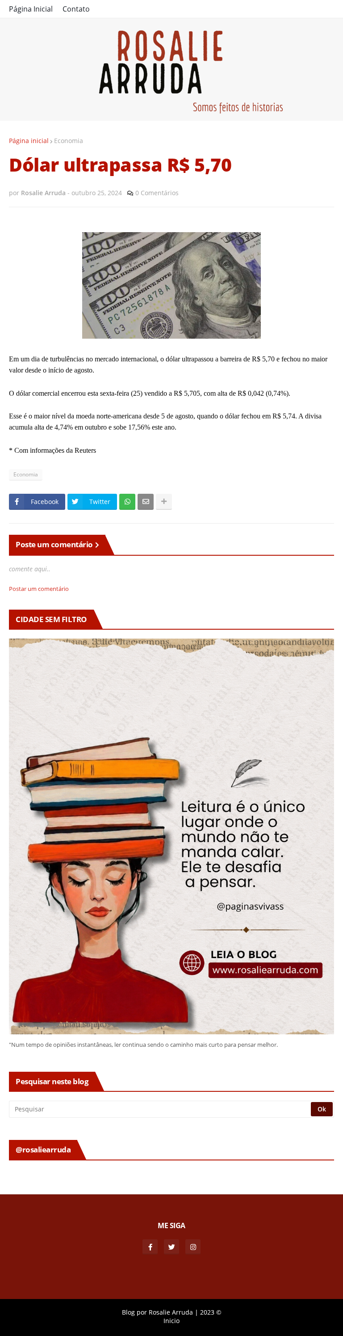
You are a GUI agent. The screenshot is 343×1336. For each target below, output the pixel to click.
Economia (68, 140)
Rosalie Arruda (171, 1312)
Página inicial (29, 140)
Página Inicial (31, 9)
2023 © (211, 1312)
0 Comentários (157, 193)
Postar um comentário (39, 589)
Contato (76, 9)
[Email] (146, 502)
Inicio (171, 1320)
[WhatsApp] (127, 502)
